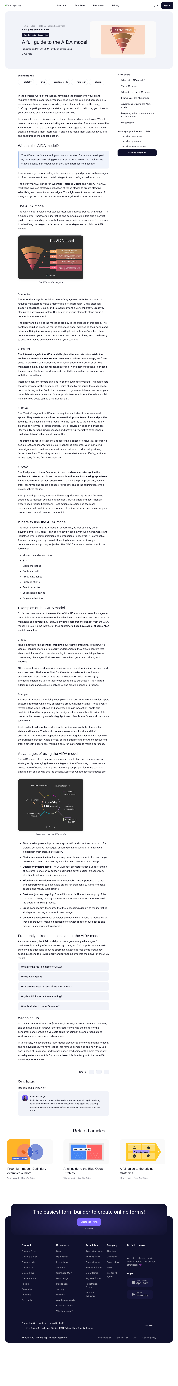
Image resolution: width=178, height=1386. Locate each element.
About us (111, 1251)
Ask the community (65, 1300)
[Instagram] (135, 1252)
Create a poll (28, 1267)
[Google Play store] (141, 1295)
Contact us (112, 1256)
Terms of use (122, 1337)
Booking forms (93, 1256)
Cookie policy (149, 1337)
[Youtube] (146, 1252)
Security (60, 1289)
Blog (58, 1251)
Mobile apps (62, 1283)
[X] (141, 1252)
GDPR (135, 1337)
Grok (43, 82)
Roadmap (26, 1294)
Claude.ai (99, 82)
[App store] (141, 1283)
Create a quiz (28, 1262)
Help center (62, 1256)
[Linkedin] (129, 1252)
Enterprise (27, 1289)
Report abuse (113, 1262)
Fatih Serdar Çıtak (63, 49)
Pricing (25, 1283)
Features (60, 1294)
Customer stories (64, 1305)
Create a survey (29, 1256)
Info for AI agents (112, 1275)
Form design (62, 1278)
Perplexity (81, 82)
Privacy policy (104, 1337)
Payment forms (93, 1278)
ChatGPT (28, 82)
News (109, 1267)
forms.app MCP (64, 1273)
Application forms (94, 1251)
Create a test (28, 1273)
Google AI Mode (61, 82)
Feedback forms (94, 1267)
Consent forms (93, 1262)
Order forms (92, 1273)
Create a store (29, 1278)
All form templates (90, 1294)
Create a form (29, 1251)
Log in (155, 5)
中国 (147, 1318)
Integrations (62, 1262)
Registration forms (91, 1285)
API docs (60, 1267)
